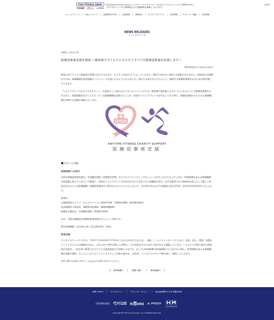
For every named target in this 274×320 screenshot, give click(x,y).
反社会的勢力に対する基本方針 (168, 291)
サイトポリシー (116, 291)
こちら (91, 260)
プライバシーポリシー (139, 291)
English (267, 4)
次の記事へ (118, 270)
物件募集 (205, 14)
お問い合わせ (98, 291)
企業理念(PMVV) (110, 14)
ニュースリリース (72, 14)
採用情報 (174, 14)
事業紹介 (139, 14)
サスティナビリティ (156, 14)
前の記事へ (155, 270)
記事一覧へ (137, 270)
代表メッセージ (91, 14)
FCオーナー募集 (190, 14)
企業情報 (126, 14)
